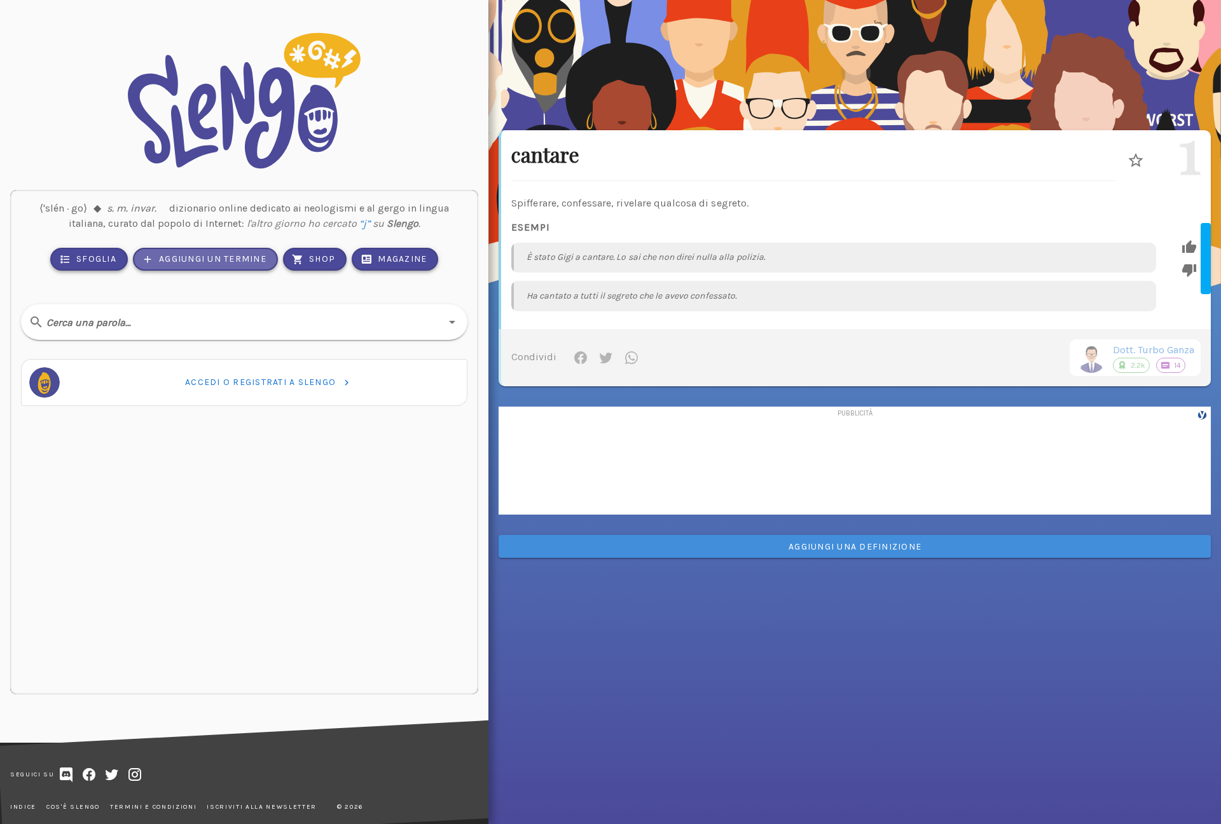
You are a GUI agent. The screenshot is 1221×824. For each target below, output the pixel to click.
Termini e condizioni (153, 807)
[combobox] (244, 322)
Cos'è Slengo (73, 807)
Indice (23, 807)
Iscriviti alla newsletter (262, 807)
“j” (364, 223)
